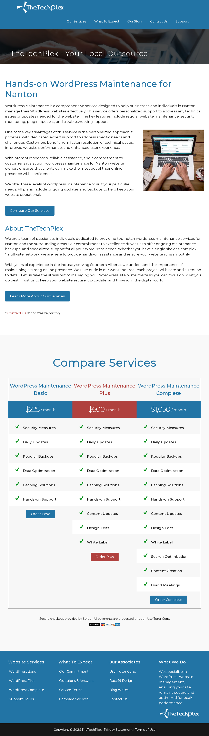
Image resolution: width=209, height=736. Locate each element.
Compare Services (73, 699)
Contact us (17, 313)
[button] (40, 514)
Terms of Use (145, 730)
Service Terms (70, 690)
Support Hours (21, 699)
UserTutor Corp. (122, 671)
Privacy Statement (118, 730)
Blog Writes (118, 690)
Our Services (76, 21)
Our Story (134, 21)
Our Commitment (74, 671)
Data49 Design (121, 681)
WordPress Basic (22, 671)
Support (182, 21)
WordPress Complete (26, 690)
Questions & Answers (76, 681)
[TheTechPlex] (40, 7)
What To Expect (106, 21)
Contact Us (159, 21)
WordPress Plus (22, 681)
